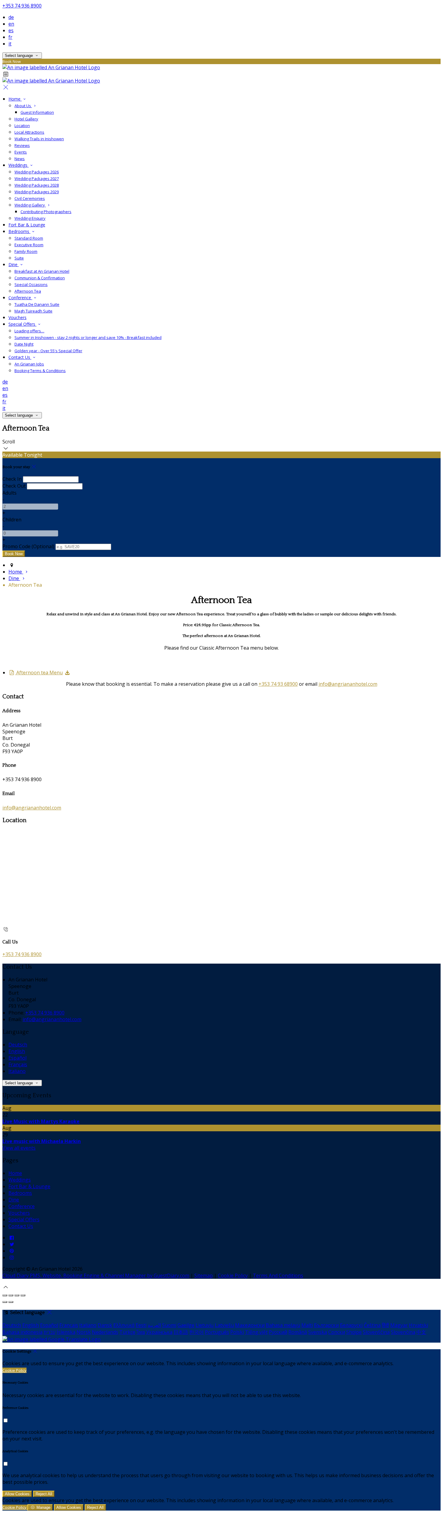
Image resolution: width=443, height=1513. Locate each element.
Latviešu (224, 1325)
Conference (21, 1206)
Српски (336, 1332)
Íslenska (66, 1332)
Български (326, 1325)
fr (10, 37)
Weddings (19, 1179)
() (28, 546)
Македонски (250, 1325)
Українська (159, 1332)
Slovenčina (403, 1332)
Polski (237, 1332)
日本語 (181, 1332)
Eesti (141, 1325)
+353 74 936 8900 (22, 5)
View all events (19, 1148)
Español (17, 1058)
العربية (154, 1325)
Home (15, 1173)
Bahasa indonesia (22, 1332)
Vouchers (19, 1213)
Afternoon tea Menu (39, 672)
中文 (421, 1332)
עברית (49, 1332)
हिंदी (385, 1325)
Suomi (169, 1325)
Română (297, 1332)
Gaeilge (186, 1325)
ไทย (141, 1332)
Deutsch (17, 1044)
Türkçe (127, 1332)
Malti (307, 1325)
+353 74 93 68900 (278, 684)
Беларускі (351, 1325)
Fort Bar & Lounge (29, 1186)
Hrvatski (418, 1325)
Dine (13, 1199)
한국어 (196, 1332)
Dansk (105, 1325)
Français (17, 1064)
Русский (278, 1332)
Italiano (17, 1071)
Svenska (317, 1332)
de (11, 17)
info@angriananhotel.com (348, 684)
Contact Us (20, 1226)
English (16, 1051)
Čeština (372, 1325)
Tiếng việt (256, 1332)
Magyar (399, 1325)
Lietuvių (205, 1325)
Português (217, 1332)
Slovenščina (376, 1332)
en (11, 23)
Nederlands (105, 1332)
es (11, 30)
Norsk (84, 1332)
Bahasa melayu (283, 1325)
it (9, 43)
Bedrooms (20, 1193)
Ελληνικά (123, 1325)
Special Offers (23, 1219)
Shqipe (354, 1332)
